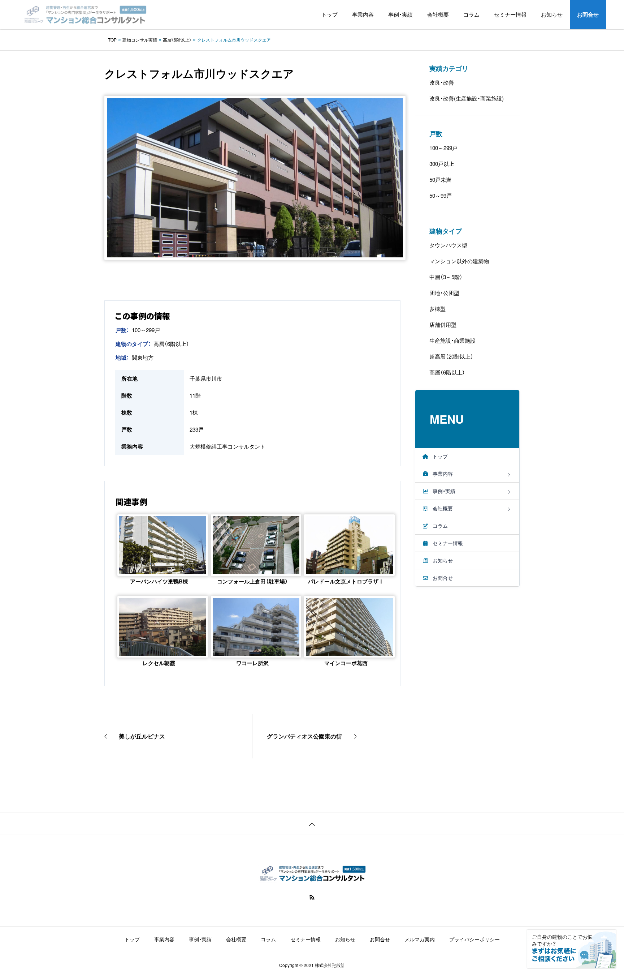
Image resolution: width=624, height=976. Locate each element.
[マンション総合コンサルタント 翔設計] (84, 14)
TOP (112, 40)
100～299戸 (146, 330)
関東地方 (142, 357)
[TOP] (312, 824)
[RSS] (312, 897)
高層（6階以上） (177, 40)
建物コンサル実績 (139, 40)
